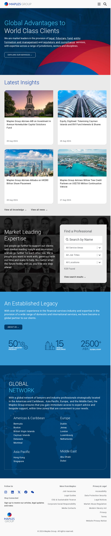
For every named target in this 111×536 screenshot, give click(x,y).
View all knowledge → (15, 209)
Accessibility (101, 491)
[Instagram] (6, 492)
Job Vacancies (69, 491)
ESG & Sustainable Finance (64, 500)
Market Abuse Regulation (95, 504)
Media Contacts (69, 508)
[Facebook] (26, 492)
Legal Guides (70, 495)
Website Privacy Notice (96, 521)
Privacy (103, 512)
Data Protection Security (96, 495)
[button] (75, 277)
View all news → (39, 209)
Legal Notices (100, 500)
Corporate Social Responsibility (62, 504)
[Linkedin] (12, 492)
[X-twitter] (19, 492)
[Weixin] (32, 492)
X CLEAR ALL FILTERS (92, 269)
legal (52, 38)
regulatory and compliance (59, 42)
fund (70, 38)
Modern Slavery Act (98, 508)
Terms (104, 516)
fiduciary (61, 38)
